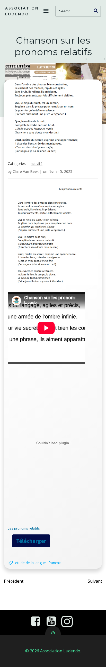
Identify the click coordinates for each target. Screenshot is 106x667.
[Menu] (46, 11)
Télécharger (31, 540)
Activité (36, 163)
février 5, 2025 (60, 171)
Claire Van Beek (26, 171)
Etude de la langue (30, 562)
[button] (89, 59)
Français (54, 562)
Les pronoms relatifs (24, 528)
